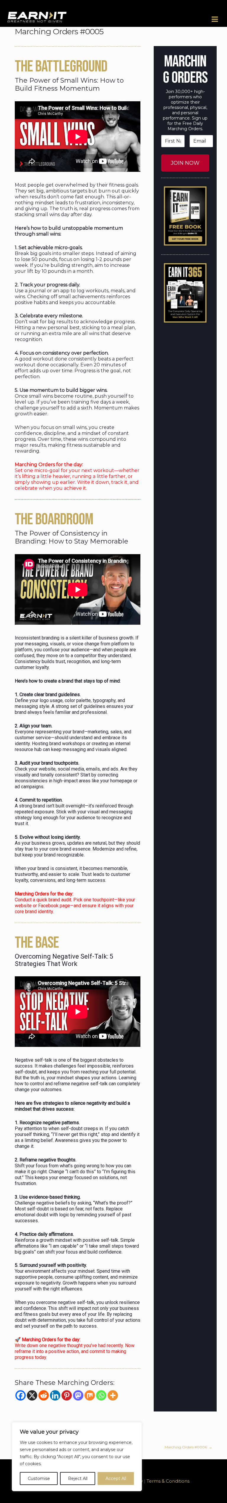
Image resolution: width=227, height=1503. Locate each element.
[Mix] (90, 1395)
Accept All (116, 1478)
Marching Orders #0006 (188, 1447)
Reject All (77, 1478)
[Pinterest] (66, 1395)
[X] (32, 1395)
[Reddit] (43, 1395)
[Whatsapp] (101, 1395)
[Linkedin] (55, 1395)
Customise (39, 1478)
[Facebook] (20, 1395)
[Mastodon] (78, 1395)
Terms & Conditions (168, 1481)
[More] (113, 1395)
